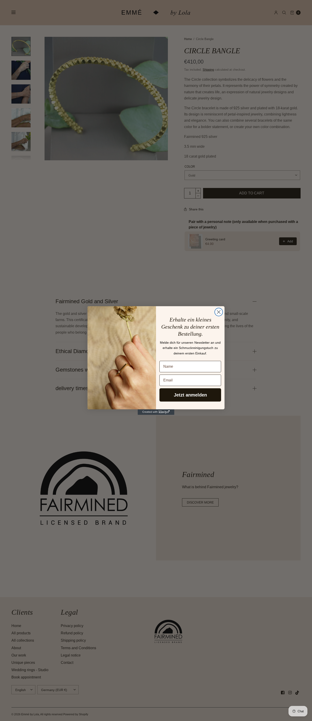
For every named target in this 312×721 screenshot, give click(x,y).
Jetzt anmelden (190, 394)
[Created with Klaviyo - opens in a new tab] (156, 412)
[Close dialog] (219, 312)
